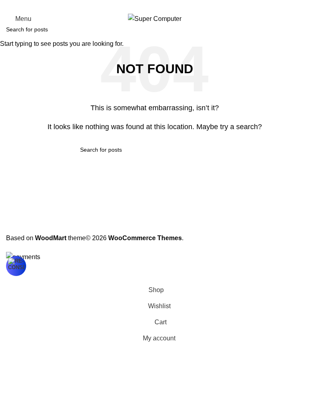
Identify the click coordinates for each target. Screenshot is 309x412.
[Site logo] (154, 18)
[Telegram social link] (174, 5)
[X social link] (145, 5)
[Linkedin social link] (164, 5)
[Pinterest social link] (154, 5)
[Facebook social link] (135, 5)
